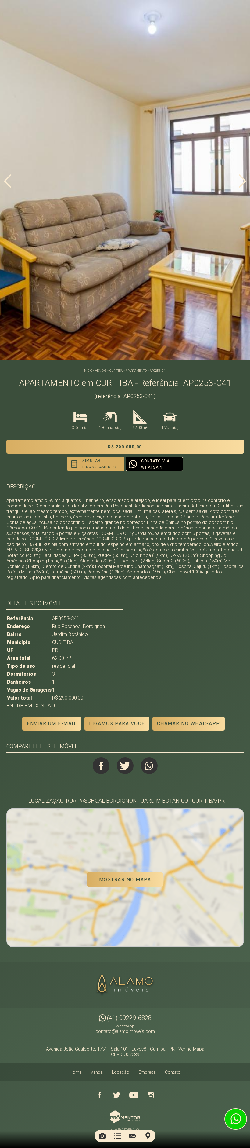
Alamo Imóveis (125, 985)
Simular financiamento (99, 464)
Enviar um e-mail (52, 723)
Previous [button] (8, 181)
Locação (120, 1072)
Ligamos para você (117, 723)
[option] (125, 180)
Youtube (133, 1095)
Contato (172, 1072)
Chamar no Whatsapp (188, 723)
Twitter (125, 765)
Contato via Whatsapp (155, 464)
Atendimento (235, 1119)
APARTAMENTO (136, 370)
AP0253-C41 (158, 370)
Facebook (101, 765)
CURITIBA (116, 370)
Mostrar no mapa (125, 880)
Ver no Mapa (191, 1049)
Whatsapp (149, 765)
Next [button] (242, 181)
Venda (97, 1072)
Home (75, 1072)
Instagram (151, 1095)
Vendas (100, 370)
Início (87, 370)
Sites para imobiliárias (125, 1129)
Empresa (147, 1072)
